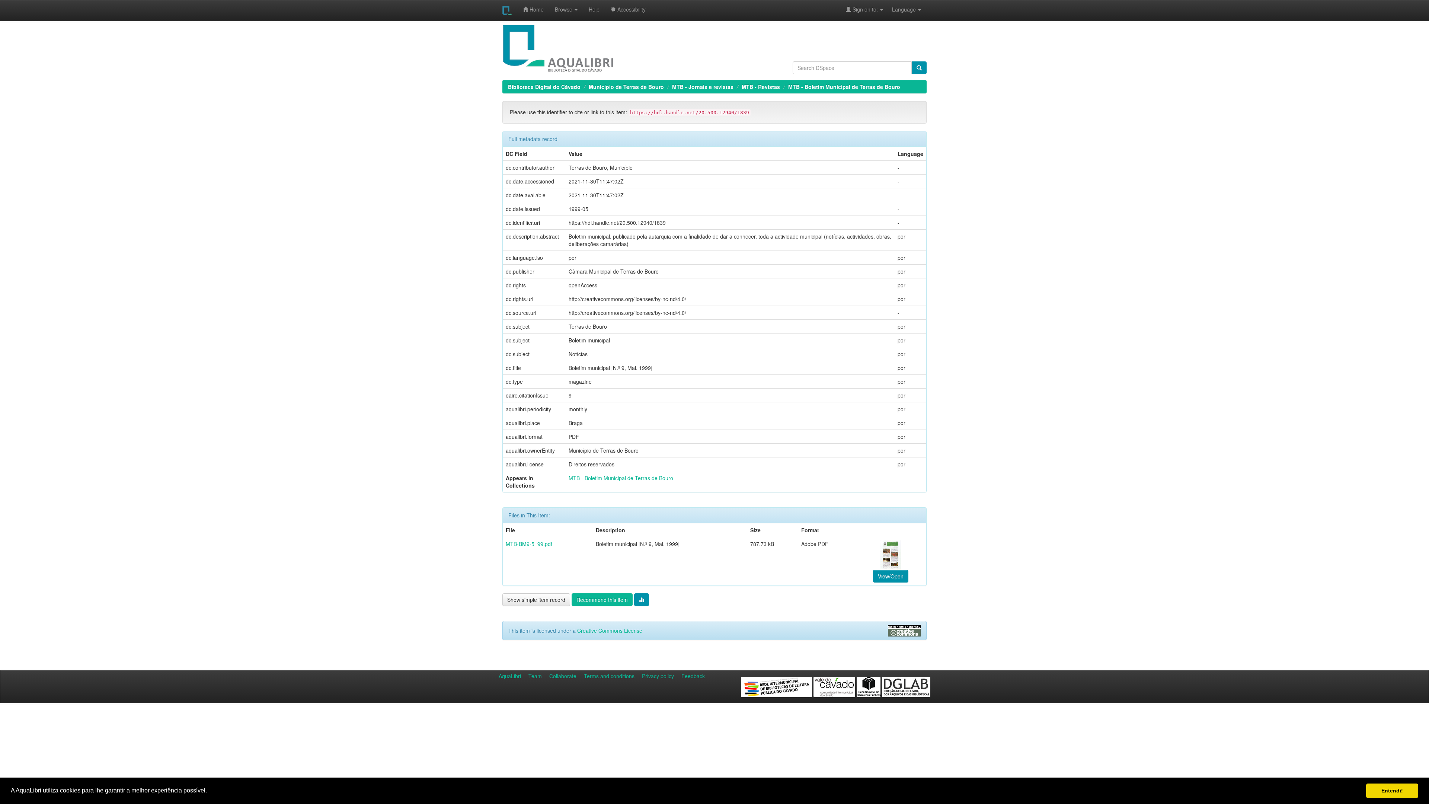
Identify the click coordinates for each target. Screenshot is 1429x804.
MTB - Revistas (761, 86)
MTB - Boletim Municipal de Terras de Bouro (844, 86)
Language (900, 9)
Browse (564, 9)
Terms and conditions (609, 676)
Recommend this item (602, 599)
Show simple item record (536, 599)
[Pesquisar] (919, 67)
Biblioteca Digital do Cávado (544, 86)
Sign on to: (865, 9)
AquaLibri (510, 676)
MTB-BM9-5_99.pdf (529, 544)
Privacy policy (658, 676)
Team (535, 676)
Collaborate (562, 676)
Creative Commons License (609, 630)
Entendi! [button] (1392, 791)
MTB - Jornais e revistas (702, 86)
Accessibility (631, 9)
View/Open (891, 576)
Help (594, 9)
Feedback (693, 676)
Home (536, 9)
